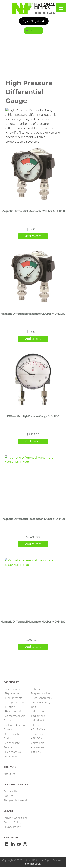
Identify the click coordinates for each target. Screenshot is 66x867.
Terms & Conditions (15, 818)
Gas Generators (42, 698)
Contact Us (10, 791)
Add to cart (33, 236)
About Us (9, 774)
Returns (8, 796)
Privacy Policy (12, 826)
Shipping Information (17, 800)
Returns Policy (12, 822)
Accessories (12, 689)
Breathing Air (13, 711)
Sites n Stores (32, 863)
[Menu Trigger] (61, 7)
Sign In (26, 21)
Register (36, 21)
